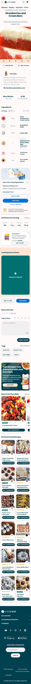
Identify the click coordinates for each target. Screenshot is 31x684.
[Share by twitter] (21, 61)
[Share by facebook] (15, 61)
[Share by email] (28, 61)
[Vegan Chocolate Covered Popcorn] (23, 453)
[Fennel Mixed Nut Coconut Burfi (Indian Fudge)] (23, 507)
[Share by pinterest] (9, 61)
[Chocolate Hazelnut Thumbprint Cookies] (23, 589)
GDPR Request (8, 669)
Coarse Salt (24, 133)
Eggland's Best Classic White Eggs (25, 142)
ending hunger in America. (16, 211)
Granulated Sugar (24, 126)
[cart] (27, 2)
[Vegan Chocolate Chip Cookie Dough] (8, 453)
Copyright (8, 675)
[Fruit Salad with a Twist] (13, 414)
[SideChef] (8, 613)
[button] (2, 2)
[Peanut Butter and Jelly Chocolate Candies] (8, 480)
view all (27, 394)
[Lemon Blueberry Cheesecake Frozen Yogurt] (8, 562)
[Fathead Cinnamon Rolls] (23, 534)
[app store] (22, 638)
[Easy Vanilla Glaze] (23, 562)
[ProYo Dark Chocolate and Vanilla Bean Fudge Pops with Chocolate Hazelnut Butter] (8, 589)
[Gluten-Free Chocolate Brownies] (8, 507)
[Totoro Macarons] (8, 534)
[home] (10, 2)
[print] (3, 61)
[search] (24, 2)
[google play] (9, 638)
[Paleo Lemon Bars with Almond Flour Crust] (23, 480)
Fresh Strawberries (24, 117)
